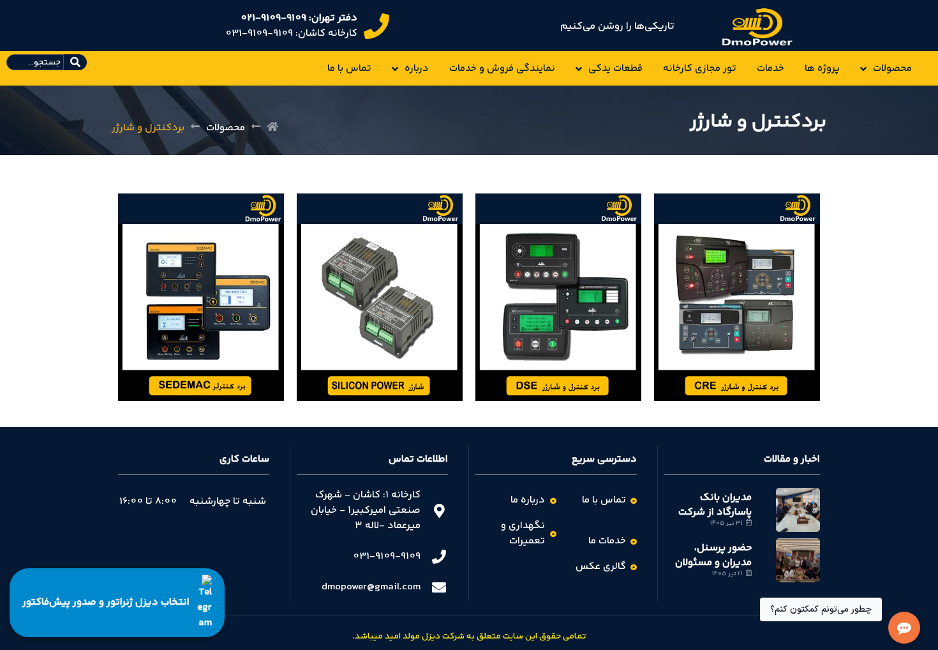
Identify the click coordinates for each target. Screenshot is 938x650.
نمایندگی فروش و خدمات (502, 69)
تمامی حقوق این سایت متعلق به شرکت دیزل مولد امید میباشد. (469, 637)
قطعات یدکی (615, 69)
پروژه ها (822, 69)
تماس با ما (349, 69)
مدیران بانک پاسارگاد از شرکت (715, 505)
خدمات (770, 69)
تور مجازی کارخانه (699, 69)
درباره (417, 69)
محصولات (892, 69)
